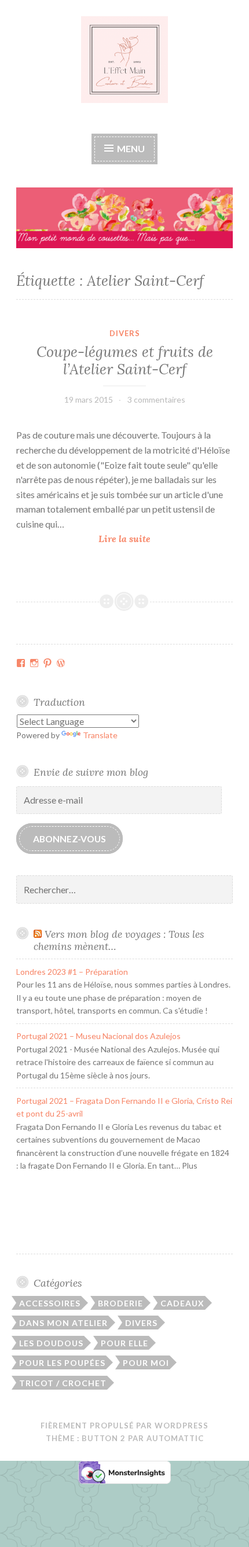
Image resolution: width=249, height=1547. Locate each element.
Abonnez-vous (69, 838)
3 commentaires (156, 399)
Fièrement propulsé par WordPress (124, 1425)
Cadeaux (182, 1303)
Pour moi (146, 1363)
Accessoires (49, 1303)
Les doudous (51, 1343)
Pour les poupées (62, 1363)
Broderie (120, 1303)
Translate (100, 735)
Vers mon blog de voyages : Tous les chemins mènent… (119, 940)
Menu (130, 148)
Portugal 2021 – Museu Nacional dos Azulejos (98, 1036)
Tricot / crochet (63, 1383)
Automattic (175, 1438)
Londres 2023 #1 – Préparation (72, 972)
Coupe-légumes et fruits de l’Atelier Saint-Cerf (124, 360)
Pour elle (124, 1343)
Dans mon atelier (63, 1323)
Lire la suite (128, 539)
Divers (124, 333)
